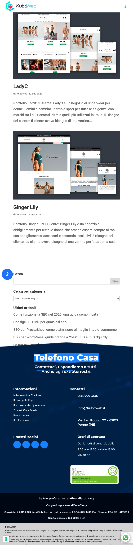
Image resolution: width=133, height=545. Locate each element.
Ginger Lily (25, 207)
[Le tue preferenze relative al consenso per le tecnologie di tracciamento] (6, 539)
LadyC (20, 86)
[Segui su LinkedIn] (35, 444)
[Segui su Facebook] (17, 444)
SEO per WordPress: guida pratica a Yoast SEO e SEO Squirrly (60, 337)
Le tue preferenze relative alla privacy (66, 498)
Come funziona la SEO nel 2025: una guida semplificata (55, 314)
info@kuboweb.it (91, 408)
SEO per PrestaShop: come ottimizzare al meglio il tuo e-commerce (65, 330)
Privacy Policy (23, 400)
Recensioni (21, 415)
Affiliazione (21, 420)
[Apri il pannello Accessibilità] (7, 274)
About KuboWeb (25, 410)
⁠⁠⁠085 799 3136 (88, 396)
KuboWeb (22, 93)
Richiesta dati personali (29, 405)
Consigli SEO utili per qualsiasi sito (39, 322)
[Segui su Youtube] (44, 444)
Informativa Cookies (27, 395)
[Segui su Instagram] (26, 444)
